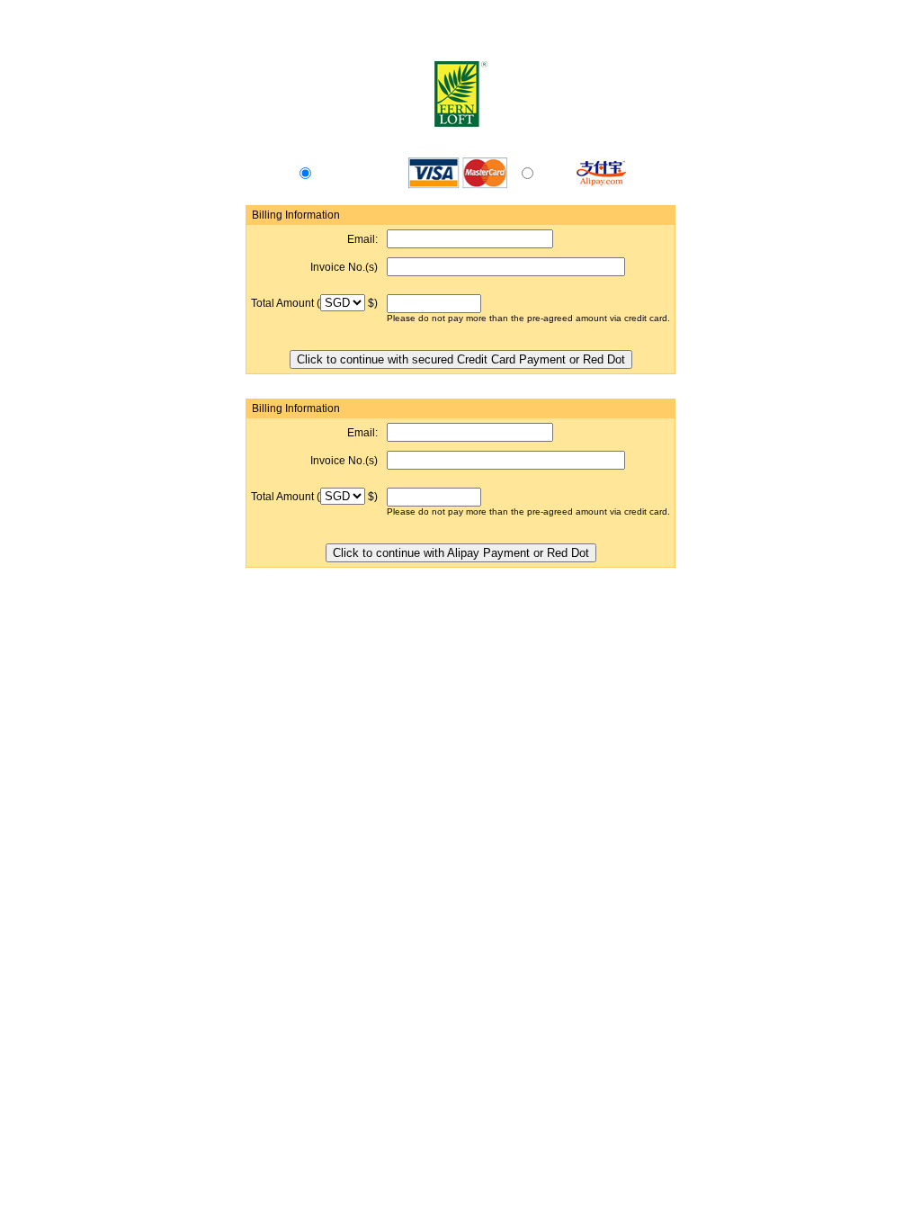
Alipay (551, 175)
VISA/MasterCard (356, 175)
